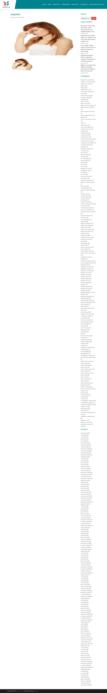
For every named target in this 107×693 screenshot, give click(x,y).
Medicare (83, 294)
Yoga (82, 426)
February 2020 (85, 587)
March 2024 (84, 490)
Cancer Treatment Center (88, 119)
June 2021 (83, 555)
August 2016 (84, 669)
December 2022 (85, 520)
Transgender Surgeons (87, 400)
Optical (83, 310)
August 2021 (84, 551)
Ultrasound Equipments (87, 404)
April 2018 (83, 630)
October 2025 (85, 453)
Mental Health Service (87, 302)
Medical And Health (86, 271)
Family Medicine (85, 188)
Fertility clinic (84, 194)
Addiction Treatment (87, 82)
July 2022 (83, 529)
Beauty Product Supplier (87, 105)
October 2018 (84, 618)
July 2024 (83, 482)
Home (44, 4)
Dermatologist (85, 158)
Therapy (83, 399)
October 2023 (85, 500)
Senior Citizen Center (87, 369)
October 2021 (84, 547)
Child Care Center (86, 129)
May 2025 (83, 463)
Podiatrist (83, 343)
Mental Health (85, 298)
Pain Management (86, 322)
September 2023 (85, 502)
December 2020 (85, 567)
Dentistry (83, 156)
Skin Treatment (85, 379)
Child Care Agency (86, 127)
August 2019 (84, 598)
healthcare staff (85, 239)
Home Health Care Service (96, 4)
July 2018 (83, 624)
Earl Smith (14, 17)
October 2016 (84, 665)
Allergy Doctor (85, 90)
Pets (82, 334)
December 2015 (85, 685)
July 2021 (83, 553)
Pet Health (84, 332)
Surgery (83, 393)
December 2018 (85, 614)
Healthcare (84, 235)
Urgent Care (84, 406)
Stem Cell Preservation (87, 389)
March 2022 (84, 537)
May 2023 (83, 510)
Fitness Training (85, 202)
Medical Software (86, 288)
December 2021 (85, 543)
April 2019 (83, 606)
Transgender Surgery (87, 403)
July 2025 (83, 459)
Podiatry (83, 345)
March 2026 (84, 443)
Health (49, 4)
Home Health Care (86, 251)
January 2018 (84, 636)
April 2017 (83, 653)
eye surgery (84, 178)
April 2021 (83, 559)
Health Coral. (20, 691)
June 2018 (83, 626)
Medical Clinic (84, 277)
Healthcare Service (86, 237)
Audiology (83, 99)
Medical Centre (85, 275)
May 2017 (83, 651)
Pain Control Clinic (86, 320)
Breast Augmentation (87, 115)
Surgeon (83, 391)
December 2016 (85, 661)
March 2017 (84, 655)
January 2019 (84, 612)
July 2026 (83, 435)
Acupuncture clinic (86, 80)
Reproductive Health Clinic (88, 357)
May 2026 (83, 439)
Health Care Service (86, 229)
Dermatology (84, 160)
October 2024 (85, 476)
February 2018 (85, 634)
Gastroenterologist (86, 208)
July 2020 (83, 577)
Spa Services (84, 385)
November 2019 (85, 592)
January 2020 (84, 588)
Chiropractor (75, 4)
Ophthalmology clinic (87, 308)
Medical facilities (85, 286)
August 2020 (84, 575)
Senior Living (84, 375)
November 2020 (85, 569)
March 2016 (84, 679)
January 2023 (84, 518)
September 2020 (85, 573)
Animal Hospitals (85, 95)
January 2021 (84, 565)
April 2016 (83, 677)
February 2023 (85, 516)
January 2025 (84, 470)
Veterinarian (84, 408)
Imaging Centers (85, 257)
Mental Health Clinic (86, 300)
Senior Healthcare (86, 373)
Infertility (83, 259)
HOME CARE (84, 245)
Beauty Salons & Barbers (88, 107)
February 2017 (85, 657)
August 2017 (84, 646)
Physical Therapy (85, 336)
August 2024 (84, 480)
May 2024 (83, 486)
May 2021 (83, 557)
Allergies (83, 88)
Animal (83, 94)
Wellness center (85, 422)
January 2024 (84, 494)
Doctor (83, 164)
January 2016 (84, 683)
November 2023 (85, 498)
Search (94, 18)
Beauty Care (84, 103)
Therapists (84, 397)
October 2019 (84, 594)
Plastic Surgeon (85, 341)
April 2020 (83, 583)
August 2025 (84, 457)
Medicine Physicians (86, 296)
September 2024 (85, 478)
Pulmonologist (85, 351)
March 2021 (84, 561)
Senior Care (84, 367)
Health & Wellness (86, 223)
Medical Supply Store (87, 292)
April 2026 (83, 441)
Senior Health (84, 371)
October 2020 (85, 571)
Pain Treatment (85, 328)
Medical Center (85, 273)
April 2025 (83, 464)
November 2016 (85, 663)
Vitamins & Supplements (88, 416)
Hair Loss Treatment (86, 210)
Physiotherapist (85, 339)
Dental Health (85, 155)
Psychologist (84, 349)
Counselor (83, 151)
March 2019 (84, 608)
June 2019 (83, 602)
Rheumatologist (85, 365)
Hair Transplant (85, 219)
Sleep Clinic (84, 381)
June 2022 (83, 531)
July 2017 (83, 648)
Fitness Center (85, 196)
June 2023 (83, 508)
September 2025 (85, 455)
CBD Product (84, 125)
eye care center (85, 176)
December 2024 (85, 472)
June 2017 (83, 649)
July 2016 (83, 671)
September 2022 (85, 525)
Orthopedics (84, 318)
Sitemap (36, 691)
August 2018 (84, 622)
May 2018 (83, 628)
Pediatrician (84, 330)
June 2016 (83, 673)
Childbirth (83, 131)
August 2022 (84, 528)
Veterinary (84, 410)
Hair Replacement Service (88, 212)
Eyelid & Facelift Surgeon (88, 182)
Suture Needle (85, 395)
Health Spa (84, 233)
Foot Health (84, 206)
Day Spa (83, 153)
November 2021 (85, 545)
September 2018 (85, 620)
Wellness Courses (86, 424)
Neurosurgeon (85, 304)
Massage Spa (84, 265)
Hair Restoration (85, 216)
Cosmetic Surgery (86, 149)
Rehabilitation (85, 353)
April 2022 (83, 535)
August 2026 (84, 433)
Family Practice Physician (88, 190)
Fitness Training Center (87, 204)
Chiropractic (84, 4)
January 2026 (84, 447)
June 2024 (84, 484)
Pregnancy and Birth (86, 347)
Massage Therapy (86, 269)
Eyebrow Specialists (86, 180)
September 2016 (85, 667)
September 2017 (85, 644)
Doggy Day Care (85, 168)
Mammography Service (87, 263)
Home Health (84, 249)
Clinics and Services (86, 141)
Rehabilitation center (87, 355)
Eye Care (83, 174)
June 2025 (83, 461)
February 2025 (85, 468)
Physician (83, 338)
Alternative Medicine (86, 92)
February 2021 (85, 563)
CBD (82, 123)
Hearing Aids (84, 243)
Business (83, 117)
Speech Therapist (86, 387)
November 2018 (85, 616)
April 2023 (83, 512)
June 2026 (83, 437)
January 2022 (84, 541)
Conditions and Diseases (87, 143)
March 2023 (84, 514)
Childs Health (84, 133)
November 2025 (85, 451)
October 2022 (85, 524)
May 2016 (83, 675)
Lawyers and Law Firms (87, 261)
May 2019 (83, 604)
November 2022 (85, 522)
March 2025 (84, 466)
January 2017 (84, 659)
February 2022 (85, 539)
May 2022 (83, 533)
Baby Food (84, 101)
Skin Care (83, 377)
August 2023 (84, 504)
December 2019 (85, 590)
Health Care (56, 4)
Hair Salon (83, 217)
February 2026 (85, 445)
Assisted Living (65, 4)
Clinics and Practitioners (87, 139)
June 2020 (83, 579)
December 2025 (85, 449)
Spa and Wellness (86, 383)
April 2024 (83, 488)
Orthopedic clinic (85, 316)
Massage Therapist (86, 267)
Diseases (83, 162)
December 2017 (85, 638)
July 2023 (83, 506)
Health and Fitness (86, 225)
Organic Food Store (86, 314)
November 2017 (85, 640)
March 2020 (84, 585)
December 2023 (85, 496)
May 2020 (83, 581)
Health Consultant (86, 231)
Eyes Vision (84, 186)
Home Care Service (86, 247)
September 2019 (85, 596)
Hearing (83, 241)
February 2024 (85, 492)
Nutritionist (84, 306)
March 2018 (84, 632)
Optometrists (84, 312)
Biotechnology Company (88, 111)
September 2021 (85, 549)
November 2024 (85, 474)
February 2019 (85, 610)
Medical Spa (84, 290)
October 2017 (84, 642)
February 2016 (85, 681)
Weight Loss (84, 420)
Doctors (83, 166)
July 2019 (83, 600)
